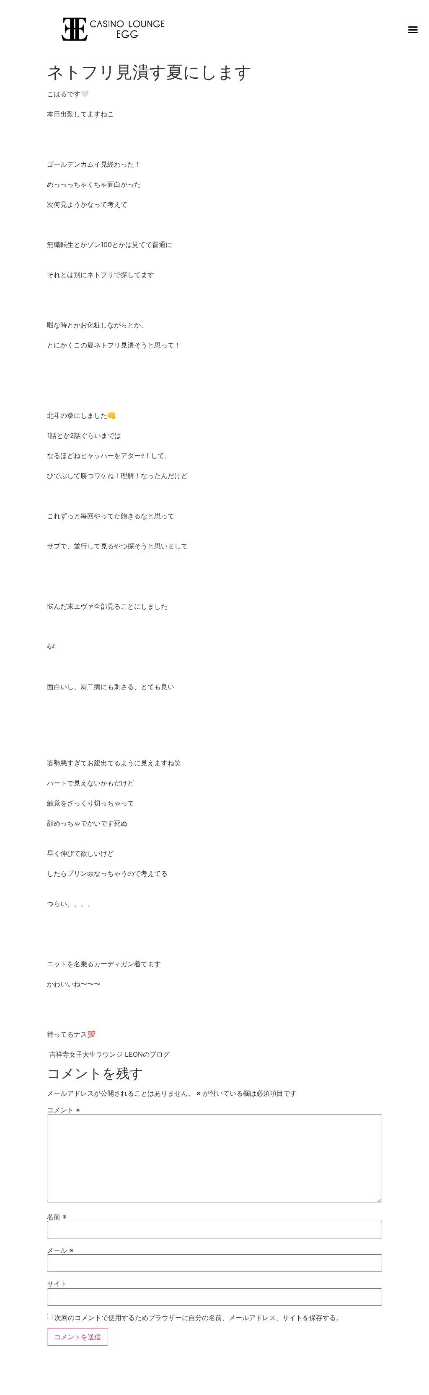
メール (60, 1250)
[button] (413, 29)
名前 (57, 1216)
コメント (63, 1110)
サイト (57, 1283)
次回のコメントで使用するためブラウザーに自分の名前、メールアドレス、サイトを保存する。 (198, 1317)
